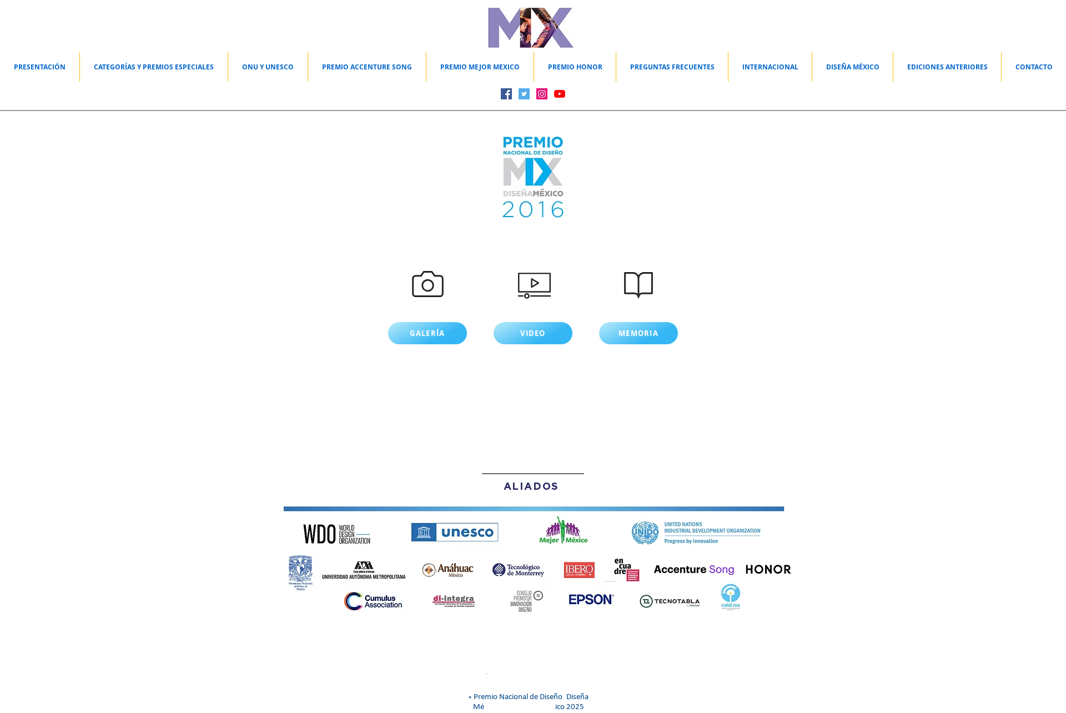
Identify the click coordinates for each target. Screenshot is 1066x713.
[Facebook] (506, 93)
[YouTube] (559, 93)
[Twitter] (524, 93)
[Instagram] (541, 93)
